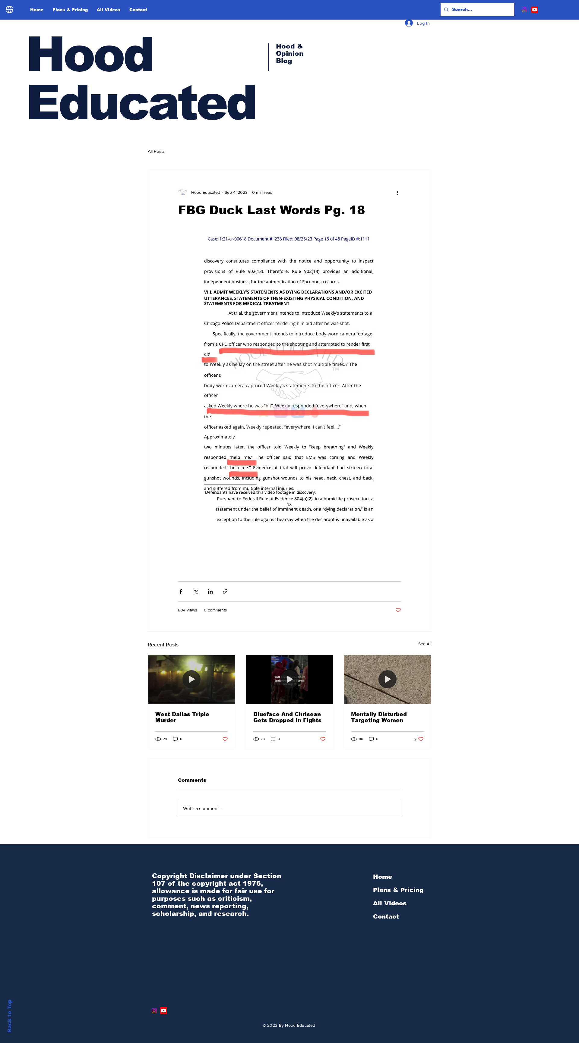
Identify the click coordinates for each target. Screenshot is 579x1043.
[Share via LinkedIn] (210, 591)
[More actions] (397, 192)
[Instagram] (524, 9)
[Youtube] (534, 9)
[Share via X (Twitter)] (195, 591)
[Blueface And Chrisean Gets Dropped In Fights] (289, 679)
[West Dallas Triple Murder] (191, 679)
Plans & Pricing (398, 890)
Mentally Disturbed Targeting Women (379, 717)
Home (382, 876)
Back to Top (9, 1016)
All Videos (390, 903)
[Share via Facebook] (181, 591)
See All (424, 643)
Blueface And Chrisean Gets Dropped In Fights (287, 717)
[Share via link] (225, 591)
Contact (386, 916)
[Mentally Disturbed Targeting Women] (387, 679)
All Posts (156, 151)
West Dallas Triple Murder (182, 717)
